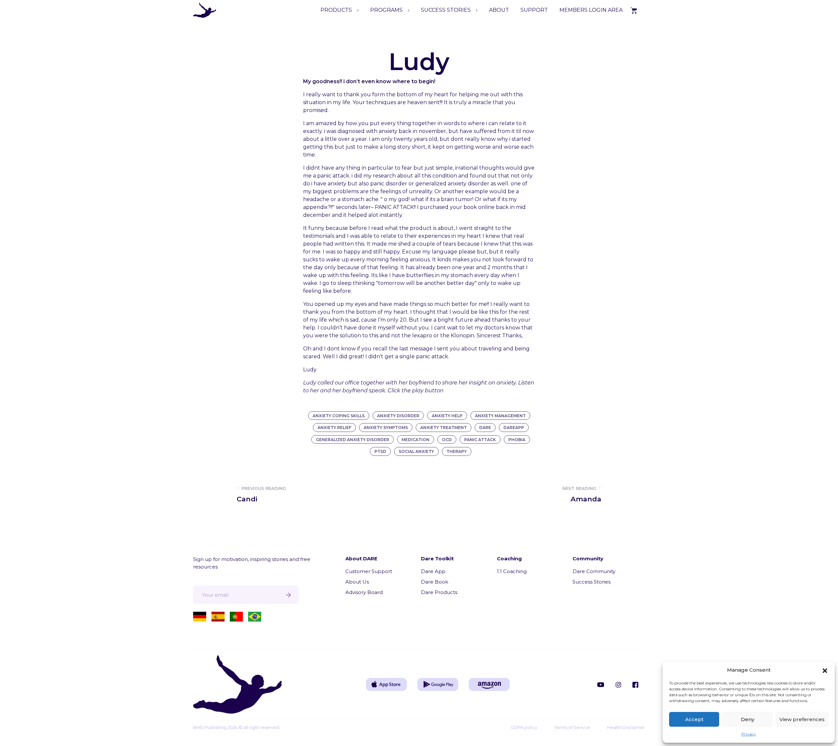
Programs (386, 10)
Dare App (433, 571)
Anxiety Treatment (443, 427)
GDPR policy (524, 727)
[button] (825, 670)
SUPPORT (534, 10)
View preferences (802, 719)
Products (336, 10)
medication (415, 439)
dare (485, 427)
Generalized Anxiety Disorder (352, 439)
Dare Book (434, 582)
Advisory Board (364, 592)
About (499, 10)
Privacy (748, 734)
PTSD (380, 451)
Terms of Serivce (572, 727)
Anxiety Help (447, 415)
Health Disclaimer (626, 727)
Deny (747, 719)
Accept (694, 719)
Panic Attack (480, 439)
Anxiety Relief (334, 427)
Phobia (516, 439)
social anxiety (416, 451)
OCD (447, 439)
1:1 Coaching (512, 571)
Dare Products (439, 592)
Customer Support (368, 571)
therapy (456, 451)
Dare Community (594, 571)
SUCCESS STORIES (446, 10)
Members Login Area (591, 10)
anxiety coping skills (339, 415)
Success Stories (591, 582)
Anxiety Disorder (398, 415)
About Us (357, 582)
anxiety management (500, 415)
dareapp (513, 427)
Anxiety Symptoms (386, 427)
